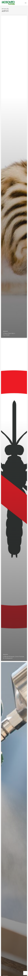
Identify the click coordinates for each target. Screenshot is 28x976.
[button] (25, 3)
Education (5, 331)
